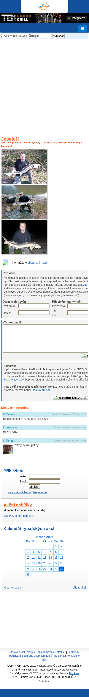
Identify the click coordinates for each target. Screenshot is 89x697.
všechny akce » (13, 587)
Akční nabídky (17, 505)
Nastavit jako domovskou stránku (46, 652)
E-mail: (54, 313)
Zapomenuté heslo (19, 492)
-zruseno (11, 427)
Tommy (10, 440)
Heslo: (5, 313)
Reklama (59, 655)
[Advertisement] (44, 85)
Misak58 (11, 414)
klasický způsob (41, 390)
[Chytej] (44, 6)
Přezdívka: (5, 306)
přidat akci (79, 587)
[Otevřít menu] (82, 28)
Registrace (40, 492)
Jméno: (23, 476)
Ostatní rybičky (31, 142)
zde (85, 284)
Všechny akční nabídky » (19, 515)
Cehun (17, 142)
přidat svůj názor (38, 262)
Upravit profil (17, 652)
